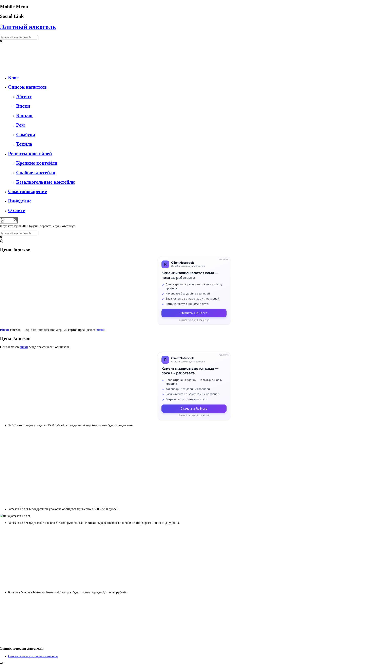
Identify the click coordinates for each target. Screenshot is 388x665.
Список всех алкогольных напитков (33, 656)
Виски (4, 329)
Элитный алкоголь (28, 27)
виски (100, 329)
